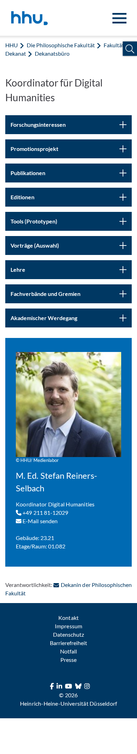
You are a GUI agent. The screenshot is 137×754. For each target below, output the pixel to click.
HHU (11, 45)
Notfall (68, 651)
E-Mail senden (39, 521)
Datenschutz (68, 634)
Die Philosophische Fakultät (60, 45)
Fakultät (114, 45)
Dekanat (15, 53)
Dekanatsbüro (52, 53)
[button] (130, 49)
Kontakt (68, 617)
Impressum (68, 626)
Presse (68, 659)
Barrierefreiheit (68, 642)
